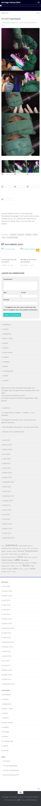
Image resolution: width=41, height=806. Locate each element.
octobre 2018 (8, 501)
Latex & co (6, 408)
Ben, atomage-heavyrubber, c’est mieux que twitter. (21, 427)
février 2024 (7, 473)
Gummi (29, 557)
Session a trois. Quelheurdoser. (14, 432)
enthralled (13, 234)
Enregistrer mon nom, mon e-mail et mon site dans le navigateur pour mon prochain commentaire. (20, 308)
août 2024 (6, 463)
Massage (33, 563)
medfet (35, 234)
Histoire (6, 348)
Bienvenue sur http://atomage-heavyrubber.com (18, 388)
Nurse (3, 237)
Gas (19, 554)
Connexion (6, 761)
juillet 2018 (7, 510)
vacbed (5, 376)
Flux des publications (10, 766)
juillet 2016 (7, 533)
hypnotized (21, 234)
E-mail (24, 292)
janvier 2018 (7, 528)
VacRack (14, 571)
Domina (21, 551)
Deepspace (9, 551)
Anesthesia (7, 324)
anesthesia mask (6, 548)
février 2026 (7, 445)
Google (25, 557)
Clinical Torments (34, 548)
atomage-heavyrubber (10, 2)
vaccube (6, 380)
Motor (17, 566)
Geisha (5, 343)
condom (3, 551)
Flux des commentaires (11, 770)
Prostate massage (12, 237)
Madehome (27, 563)
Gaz (27, 554)
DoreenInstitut (31, 551)
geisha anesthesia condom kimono (8, 557)
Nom (5, 292)
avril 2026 (6, 440)
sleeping (21, 569)
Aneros (3, 545)
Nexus (20, 566)
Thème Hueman (32, 800)
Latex (17, 560)
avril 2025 (6, 454)
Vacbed (32, 568)
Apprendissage (15, 548)
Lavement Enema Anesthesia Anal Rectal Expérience (12, 563)
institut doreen (7, 560)
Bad (20, 548)
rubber (15, 568)
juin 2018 (6, 514)
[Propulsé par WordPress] (19, 800)
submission (26, 569)
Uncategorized (8, 371)
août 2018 (6, 505)
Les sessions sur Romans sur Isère (13, 395)
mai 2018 (6, 519)
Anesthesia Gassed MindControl (25, 545)
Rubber (5, 366)
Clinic (28, 548)
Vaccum (9, 571)
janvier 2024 (7, 477)
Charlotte (24, 548)
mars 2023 (7, 491)
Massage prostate (5, 566)
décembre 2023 (8, 482)
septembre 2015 (9, 538)
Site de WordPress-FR (10, 775)
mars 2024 (7, 468)
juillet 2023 (7, 487)
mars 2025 (7, 459)
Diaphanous (7, 334)
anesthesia (11, 545)
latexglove (28, 234)
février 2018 (7, 524)
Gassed (23, 554)
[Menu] (38, 2)
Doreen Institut (4, 554)
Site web (6, 300)
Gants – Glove (8, 338)
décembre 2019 (8, 496)
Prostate (4, 13)
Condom (6, 329)
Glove (20, 557)
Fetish (16, 554)
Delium (6, 23)
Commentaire (8, 279)
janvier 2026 (7, 449)
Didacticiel (14, 551)
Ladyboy (6, 357)
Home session (8, 352)
